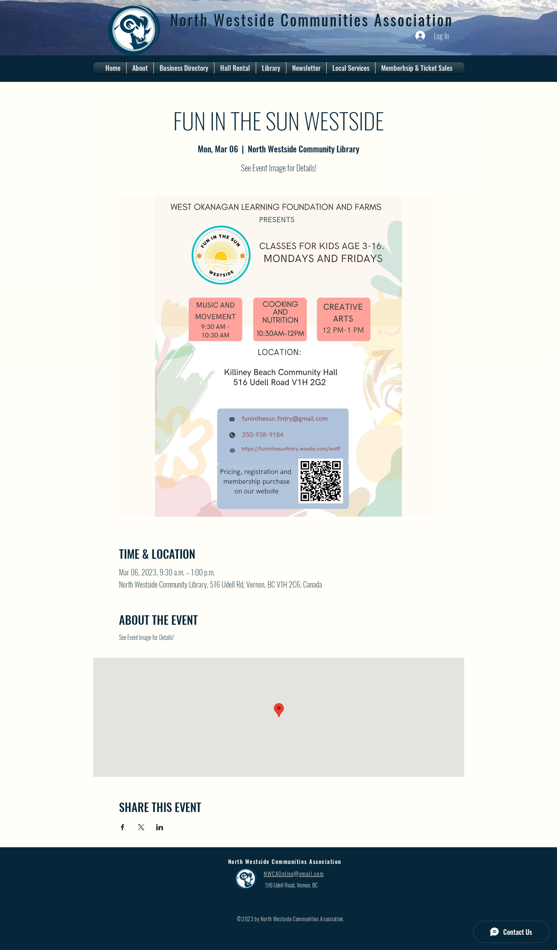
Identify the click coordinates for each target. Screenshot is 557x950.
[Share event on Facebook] (122, 827)
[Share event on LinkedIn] (159, 827)
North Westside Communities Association (312, 19)
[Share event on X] (141, 827)
